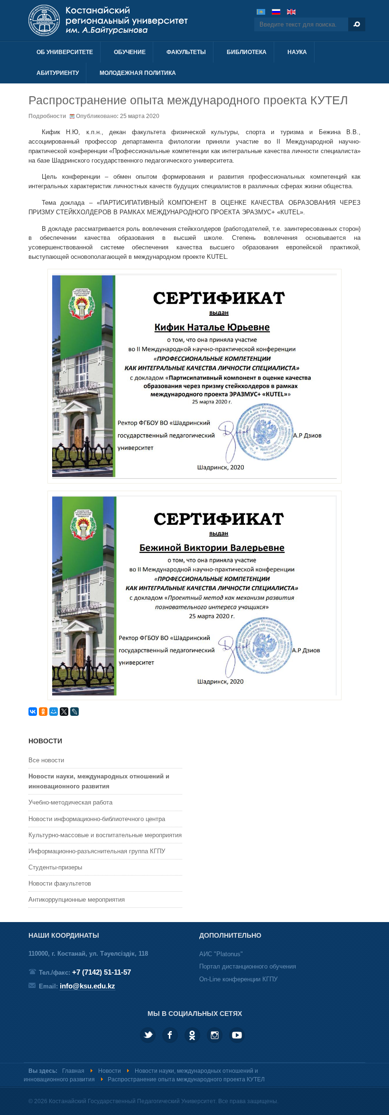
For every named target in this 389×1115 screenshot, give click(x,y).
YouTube (237, 1035)
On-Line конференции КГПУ (238, 979)
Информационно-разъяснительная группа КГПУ (96, 851)
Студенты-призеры (55, 867)
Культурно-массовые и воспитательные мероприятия (105, 835)
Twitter (148, 1035)
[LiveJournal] (74, 711)
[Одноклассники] (43, 711)
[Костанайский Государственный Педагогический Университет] (131, 20)
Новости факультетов (59, 883)
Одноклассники (192, 1035)
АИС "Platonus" (221, 954)
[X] (64, 711)
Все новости (46, 760)
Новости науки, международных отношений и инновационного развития (98, 781)
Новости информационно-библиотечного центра (96, 819)
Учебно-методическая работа (70, 802)
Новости (109, 1071)
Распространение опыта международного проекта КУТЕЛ (188, 100)
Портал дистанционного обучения (247, 966)
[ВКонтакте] (32, 711)
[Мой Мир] (53, 711)
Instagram (214, 1035)
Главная (73, 1071)
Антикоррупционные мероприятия (76, 899)
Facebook (170, 1035)
